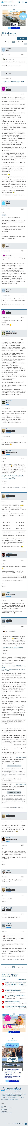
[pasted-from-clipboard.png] (14, 577)
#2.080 (22, 931)
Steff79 (15, 807)
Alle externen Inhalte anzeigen (14, 766)
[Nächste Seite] (22, 42)
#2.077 (22, 876)
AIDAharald (16, 487)
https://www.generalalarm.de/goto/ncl (13, 647)
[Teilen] (25, 44)
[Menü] (26, 2)
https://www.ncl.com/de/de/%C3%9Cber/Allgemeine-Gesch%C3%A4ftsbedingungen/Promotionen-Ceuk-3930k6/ (13, 668)
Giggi (4, 215)
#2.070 (22, 458)
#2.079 (22, 914)
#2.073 (22, 600)
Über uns (3, 1106)
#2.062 (22, 94)
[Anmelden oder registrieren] (22, 2)
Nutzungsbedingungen (7, 1108)
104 (13, 41)
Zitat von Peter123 (9, 936)
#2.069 (22, 436)
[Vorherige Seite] (5, 42)
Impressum (4, 1111)
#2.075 (22, 822)
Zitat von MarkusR (9, 59)
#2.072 (22, 560)
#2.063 (22, 209)
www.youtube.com (21, 757)
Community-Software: (14, 1123)
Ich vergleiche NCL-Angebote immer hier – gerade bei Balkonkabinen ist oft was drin (13, 82)
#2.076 (22, 845)
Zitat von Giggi (9, 255)
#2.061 (22, 55)
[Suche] (19, 2)
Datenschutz (4, 1109)
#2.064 (22, 251)
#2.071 (22, 502)
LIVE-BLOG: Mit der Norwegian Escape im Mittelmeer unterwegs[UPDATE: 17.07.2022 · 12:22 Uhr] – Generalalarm (13, 477)
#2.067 (22, 339)
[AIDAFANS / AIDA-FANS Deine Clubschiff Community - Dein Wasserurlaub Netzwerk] (8, 2)
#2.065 (22, 295)
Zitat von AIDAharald (10, 631)
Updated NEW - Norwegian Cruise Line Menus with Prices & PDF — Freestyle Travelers (13, 736)
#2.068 (22, 408)
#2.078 (22, 895)
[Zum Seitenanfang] (26, 1124)
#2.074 (22, 627)
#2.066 (22, 317)
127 (19, 41)
